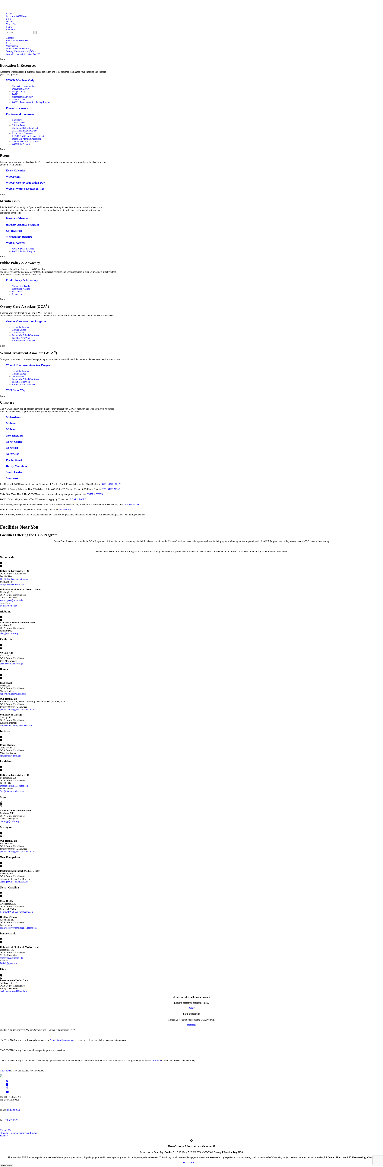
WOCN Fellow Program (23, 251)
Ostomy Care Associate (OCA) (20, 51)
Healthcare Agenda (21, 289)
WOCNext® (13, 176)
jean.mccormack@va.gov (12, 663)
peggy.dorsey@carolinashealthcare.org (18, 928)
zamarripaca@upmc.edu (11, 600)
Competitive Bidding (22, 286)
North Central (14, 441)
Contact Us (5, 1130)
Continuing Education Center (26, 128)
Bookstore (17, 120)
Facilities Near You (21, 338)
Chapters (10, 38)
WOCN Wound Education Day (25, 188)
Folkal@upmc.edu (9, 605)
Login (9, 27)
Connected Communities (23, 86)
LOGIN (191, 1008)
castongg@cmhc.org (9, 821)
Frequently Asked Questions (25, 335)
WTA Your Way (16, 390)
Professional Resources (20, 114)
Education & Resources (17, 40)
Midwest (11, 429)
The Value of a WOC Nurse (25, 141)
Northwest (12, 453)
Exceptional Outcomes (22, 133)
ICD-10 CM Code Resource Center (29, 136)
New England (14, 435)
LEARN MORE (78, 499)
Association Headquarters (62, 1040)
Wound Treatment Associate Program (29, 365)
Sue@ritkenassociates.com (12, 584)
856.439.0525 (11, 1120)
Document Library (20, 88)
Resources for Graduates (23, 340)
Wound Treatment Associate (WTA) (23, 54)
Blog (8, 19)
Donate (9, 21)
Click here (5, 1070)
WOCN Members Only (20, 80)
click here (156, 1060)
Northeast (12, 447)
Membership (12, 46)
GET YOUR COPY (112, 484)
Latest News (6, 1165)
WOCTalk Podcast (21, 144)
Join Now (10, 29)
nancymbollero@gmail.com (13, 693)
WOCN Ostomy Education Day (25, 182)
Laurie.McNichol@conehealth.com (16, 912)
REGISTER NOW (111, 489)
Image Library (18, 91)
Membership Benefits (19, 236)
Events (9, 43)
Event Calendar (15, 170)
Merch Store (12, 24)
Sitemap (4, 1135)
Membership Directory (22, 97)
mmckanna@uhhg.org (10, 755)
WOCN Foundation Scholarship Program (31, 102)
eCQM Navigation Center (24, 130)
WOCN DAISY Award (23, 248)
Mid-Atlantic (14, 417)
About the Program (21, 327)
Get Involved (14, 230)
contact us (191, 1025)
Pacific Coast (14, 460)
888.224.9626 (13, 1110)
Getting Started (19, 330)
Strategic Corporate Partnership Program (19, 1133)
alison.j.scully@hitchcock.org (14, 881)
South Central (14, 472)
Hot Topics (17, 291)
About (9, 13)
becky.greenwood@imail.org (13, 991)
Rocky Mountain (16, 466)
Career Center (18, 122)
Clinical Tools (18, 125)
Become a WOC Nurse (17, 16)
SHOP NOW (64, 509)
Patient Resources (17, 108)
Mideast (11, 423)
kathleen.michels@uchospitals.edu (16, 725)
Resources (17, 294)
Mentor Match (18, 99)
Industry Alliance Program (22, 224)
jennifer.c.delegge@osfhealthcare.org (17, 709)
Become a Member (17, 218)
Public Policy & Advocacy (18, 48)
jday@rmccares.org (9, 633)
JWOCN (16, 94)
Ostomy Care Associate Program (26, 321)
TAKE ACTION (95, 494)
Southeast (12, 478)
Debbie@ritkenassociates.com (14, 579)
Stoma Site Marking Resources (26, 138)
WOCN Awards (15, 242)
